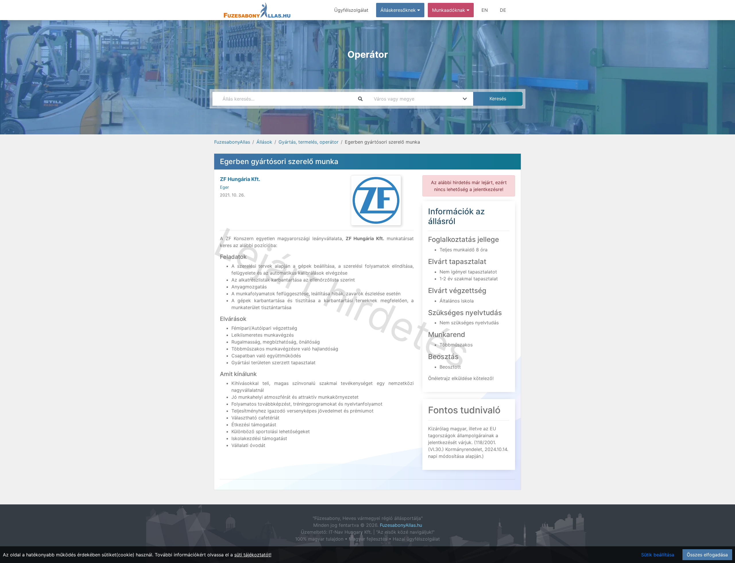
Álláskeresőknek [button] (398, 10)
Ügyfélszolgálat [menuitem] (351, 10)
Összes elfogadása (707, 555)
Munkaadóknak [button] (449, 10)
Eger (224, 187)
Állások (264, 142)
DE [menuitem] (503, 10)
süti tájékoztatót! (252, 555)
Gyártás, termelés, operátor (308, 142)
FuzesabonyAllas (232, 142)
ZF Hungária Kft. (240, 179)
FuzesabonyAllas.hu (401, 525)
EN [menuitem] (484, 10)
